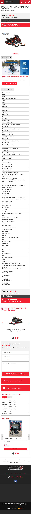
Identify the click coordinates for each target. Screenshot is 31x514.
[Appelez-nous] (29, 2)
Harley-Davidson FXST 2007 (12, 438)
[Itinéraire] (25, 2)
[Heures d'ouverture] (21, 2)
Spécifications (7, 89)
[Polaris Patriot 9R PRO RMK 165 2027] (15, 320)
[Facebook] (15, 481)
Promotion (6, 58)
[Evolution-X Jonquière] (12, 2)
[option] (15, 323)
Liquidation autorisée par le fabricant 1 (15, 77)
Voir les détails (15, 449)
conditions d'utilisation (20, 504)
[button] (2, 323)
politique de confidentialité (8, 504)
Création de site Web (11, 508)
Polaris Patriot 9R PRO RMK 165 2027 (15, 329)
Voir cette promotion (10, 83)
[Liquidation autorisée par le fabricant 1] (15, 67)
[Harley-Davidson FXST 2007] (15, 428)
